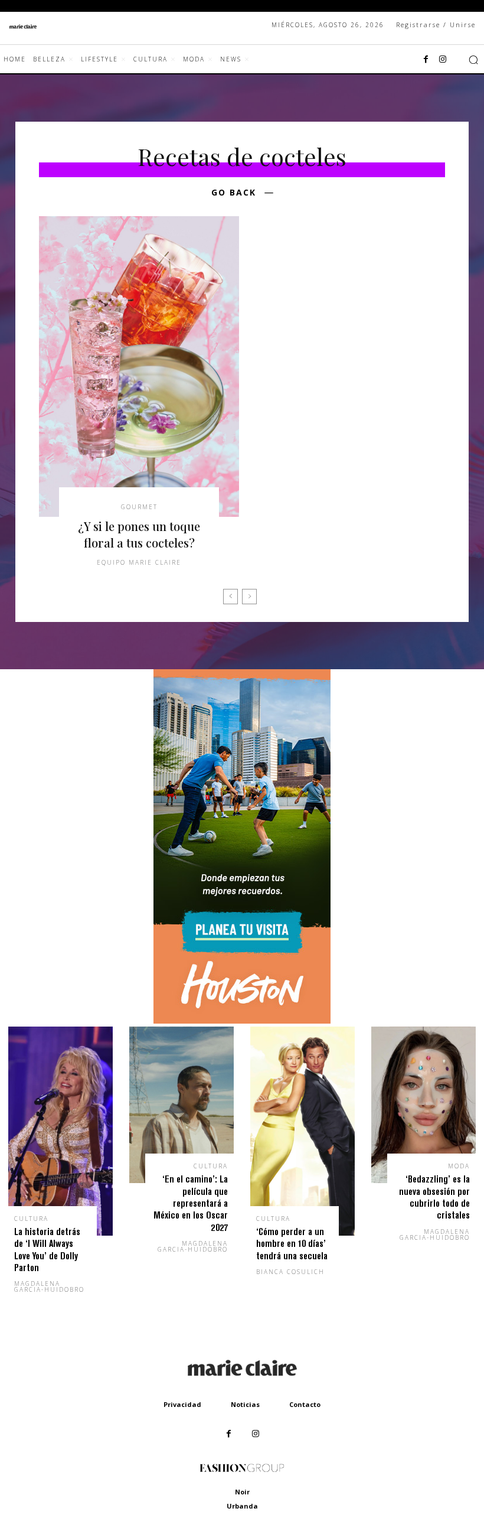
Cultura (31, 1218)
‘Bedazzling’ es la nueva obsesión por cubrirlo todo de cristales (434, 1196)
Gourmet (139, 507)
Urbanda (242, 1505)
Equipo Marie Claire (139, 562)
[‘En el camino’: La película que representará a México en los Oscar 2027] (181, 1105)
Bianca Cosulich (290, 1272)
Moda (459, 1166)
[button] (473, 59)
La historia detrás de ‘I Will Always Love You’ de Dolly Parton (47, 1249)
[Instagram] (442, 59)
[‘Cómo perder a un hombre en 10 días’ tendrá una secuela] (302, 1131)
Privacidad (182, 1404)
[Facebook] (426, 59)
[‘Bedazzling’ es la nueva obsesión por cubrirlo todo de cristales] (423, 1105)
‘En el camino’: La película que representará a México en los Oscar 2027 (190, 1202)
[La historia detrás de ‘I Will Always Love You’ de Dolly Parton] (60, 1131)
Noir (242, 1491)
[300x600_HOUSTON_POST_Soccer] (242, 1020)
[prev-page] (230, 596)
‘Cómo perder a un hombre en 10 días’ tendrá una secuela (292, 1243)
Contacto (305, 1404)
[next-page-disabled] (249, 596)
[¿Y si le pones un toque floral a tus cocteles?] (139, 366)
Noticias (245, 1404)
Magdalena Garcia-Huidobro (49, 1286)
